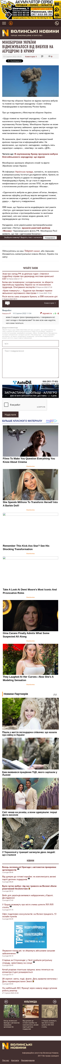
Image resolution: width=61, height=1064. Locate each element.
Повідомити (50, 237)
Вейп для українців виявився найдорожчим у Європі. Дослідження (27, 896)
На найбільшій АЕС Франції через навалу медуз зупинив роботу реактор (29, 989)
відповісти (47, 313)
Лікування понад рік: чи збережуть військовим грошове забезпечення (28, 952)
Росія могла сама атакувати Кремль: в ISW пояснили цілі (29, 296)
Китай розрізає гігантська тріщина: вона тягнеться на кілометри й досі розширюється (27, 970)
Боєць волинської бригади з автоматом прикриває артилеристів (12, 1023)
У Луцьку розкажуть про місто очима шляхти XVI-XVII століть (27, 906)
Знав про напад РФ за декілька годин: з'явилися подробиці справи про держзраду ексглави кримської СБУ (28, 276)
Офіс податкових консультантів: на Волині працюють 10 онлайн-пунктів (29, 915)
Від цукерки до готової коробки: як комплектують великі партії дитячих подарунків (29, 878)
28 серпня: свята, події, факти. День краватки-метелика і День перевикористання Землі (29, 980)
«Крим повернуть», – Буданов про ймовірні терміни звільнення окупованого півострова (27, 291)
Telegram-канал (32, 250)
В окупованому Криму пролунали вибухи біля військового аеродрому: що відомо (30, 155)
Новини (30, 860)
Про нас (5, 1060)
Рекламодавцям (27, 1060)
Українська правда (24, 171)
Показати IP (6, 313)
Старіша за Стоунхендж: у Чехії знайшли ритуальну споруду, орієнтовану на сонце (27, 961)
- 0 (58, 313)
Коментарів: (31, 56)
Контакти (15, 1060)
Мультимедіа (30, 1001)
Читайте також (30, 268)
